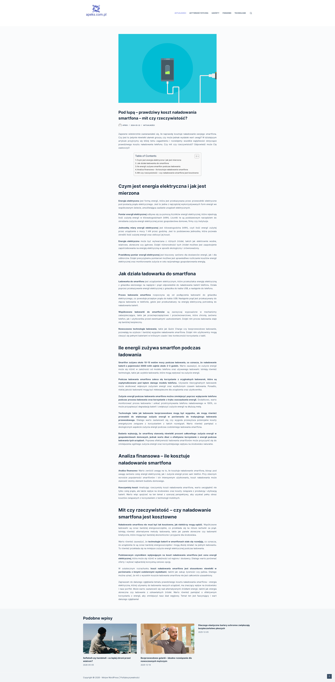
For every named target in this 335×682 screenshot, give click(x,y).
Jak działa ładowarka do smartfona (153, 163)
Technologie (240, 13)
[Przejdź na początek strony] (329, 676)
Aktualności (180, 13)
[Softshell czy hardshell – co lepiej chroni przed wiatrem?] (110, 639)
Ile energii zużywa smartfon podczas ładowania (158, 166)
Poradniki (227, 13)
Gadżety (215, 13)
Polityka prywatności (129, 677)
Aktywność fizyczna (198, 13)
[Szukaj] (251, 13)
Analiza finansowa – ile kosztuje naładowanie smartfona (162, 169)
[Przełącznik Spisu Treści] (196, 156)
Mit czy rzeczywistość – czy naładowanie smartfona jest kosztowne (168, 173)
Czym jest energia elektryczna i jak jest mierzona (159, 160)
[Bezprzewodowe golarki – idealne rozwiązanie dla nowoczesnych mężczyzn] (167, 639)
